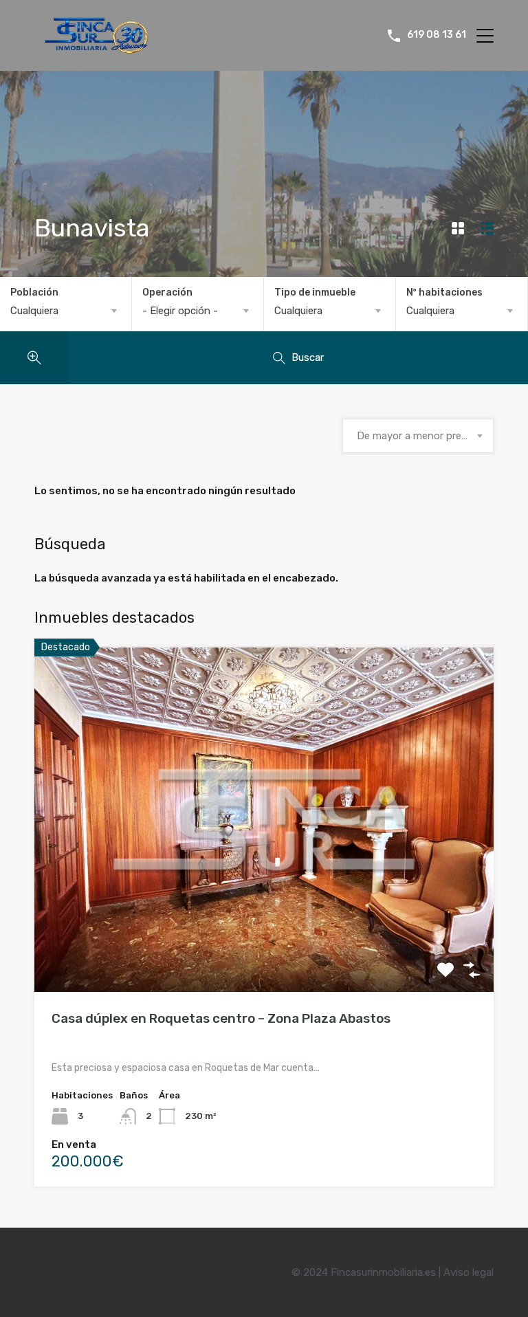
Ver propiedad (264, 923)
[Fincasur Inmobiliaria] (91, 47)
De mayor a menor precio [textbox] (416, 436)
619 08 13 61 (436, 35)
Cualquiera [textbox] (34, 311)
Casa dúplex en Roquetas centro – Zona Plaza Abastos (221, 1018)
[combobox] (65, 310)
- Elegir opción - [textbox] (180, 311)
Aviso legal (468, 1272)
